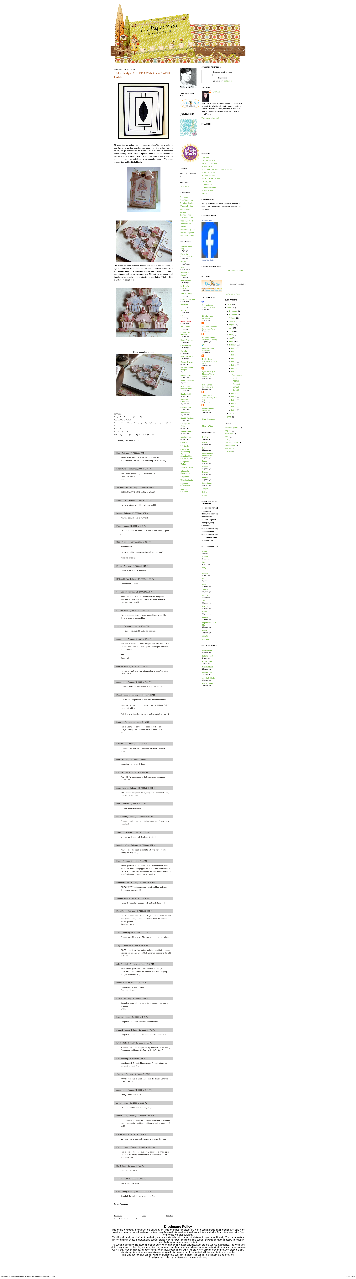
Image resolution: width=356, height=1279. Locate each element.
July (231, 328)
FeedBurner (227, 81)
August (232, 325)
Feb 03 (234, 407)
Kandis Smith (186, 394)
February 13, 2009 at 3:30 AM (140, 682)
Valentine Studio (187, 480)
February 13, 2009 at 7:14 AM (137, 722)
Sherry (205, 478)
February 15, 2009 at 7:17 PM (138, 1074)
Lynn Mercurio (208, 348)
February (233, 345)
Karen (118, 861)
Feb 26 (234, 352)
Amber (205, 467)
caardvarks (229, 434)
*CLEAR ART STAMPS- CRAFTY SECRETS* (218, 170)
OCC (227, 440)
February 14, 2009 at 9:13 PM (140, 911)
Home (144, 1216)
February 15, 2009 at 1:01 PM (142, 964)
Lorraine (119, 744)
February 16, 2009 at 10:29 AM (143, 1147)
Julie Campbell (122, 964)
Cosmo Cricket (186, 362)
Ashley (205, 557)
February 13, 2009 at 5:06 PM (141, 817)
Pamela (205, 617)
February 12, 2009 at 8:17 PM (139, 542)
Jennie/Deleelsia (123, 1030)
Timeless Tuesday (187, 236)
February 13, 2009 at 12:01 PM (142, 788)
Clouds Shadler (208, 667)
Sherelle (184, 351)
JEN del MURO (207, 167)
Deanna (119, 513)
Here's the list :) (207, 387)
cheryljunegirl (186, 407)
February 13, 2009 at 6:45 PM (135, 861)
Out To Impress (186, 327)
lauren (204, 551)
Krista (204, 492)
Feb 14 (234, 368)
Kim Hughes (207, 385)
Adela (204, 631)
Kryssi (204, 606)
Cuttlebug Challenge (188, 203)
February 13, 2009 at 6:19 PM (143, 845)
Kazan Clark (207, 661)
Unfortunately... (207, 318)
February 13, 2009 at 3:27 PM (134, 804)
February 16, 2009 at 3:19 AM (135, 1134)
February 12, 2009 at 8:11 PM (134, 526)
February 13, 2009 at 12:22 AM (140, 639)
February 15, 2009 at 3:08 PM (136, 998)
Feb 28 (234, 348)
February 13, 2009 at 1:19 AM (136, 666)
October (232, 318)
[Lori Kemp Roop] (210, 257)
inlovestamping (122, 788)
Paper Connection (188, 299)
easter (227, 437)
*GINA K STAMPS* (208, 173)
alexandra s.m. (122, 487)
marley (119, 1134)
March (231, 341)
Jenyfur (205, 489)
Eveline (119, 998)
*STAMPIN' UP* (207, 184)
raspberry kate (186, 437)
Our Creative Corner (187, 218)
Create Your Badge (208, 260)
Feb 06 (234, 400)
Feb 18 (234, 365)
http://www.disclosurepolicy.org (192, 1257)
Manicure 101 (206, 376)
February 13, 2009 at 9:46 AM (136, 772)
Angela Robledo (187, 431)
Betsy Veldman (186, 340)
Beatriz (183, 262)
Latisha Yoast (207, 656)
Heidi (204, 584)
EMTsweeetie (121, 817)
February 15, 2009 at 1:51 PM (135, 983)
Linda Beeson (121, 1116)
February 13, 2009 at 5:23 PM (137, 832)
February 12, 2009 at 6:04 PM (142, 487)
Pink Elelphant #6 (231, 443)
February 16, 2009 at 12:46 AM (141, 1116)
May (231, 335)
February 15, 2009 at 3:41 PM (136, 1017)
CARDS (184, 443)
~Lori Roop (216, 92)
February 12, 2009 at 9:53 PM (142, 579)
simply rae (185, 477)
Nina (118, 804)
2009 (229, 308)
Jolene (204, 601)
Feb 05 (234, 403)
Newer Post (118, 1216)
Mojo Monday (185, 209)
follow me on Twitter (235, 271)
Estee (204, 461)
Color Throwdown (186, 200)
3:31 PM (136, 441)
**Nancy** (120, 1074)
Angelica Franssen (209, 327)
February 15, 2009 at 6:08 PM (133, 1059)
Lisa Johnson (207, 316)
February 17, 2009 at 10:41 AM (133, 1179)
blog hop (228, 431)
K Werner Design (186, 206)
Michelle (205, 595)
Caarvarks (184, 197)
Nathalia (205, 639)
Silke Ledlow (121, 592)
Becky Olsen (207, 359)
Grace (204, 442)
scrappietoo (207, 650)
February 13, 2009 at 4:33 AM (143, 695)
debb (118, 759)
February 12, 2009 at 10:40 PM (136, 626)
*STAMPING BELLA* (209, 187)
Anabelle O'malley (209, 338)
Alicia (118, 1103)
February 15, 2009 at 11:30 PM (135, 1103)
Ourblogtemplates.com (42, 1276)
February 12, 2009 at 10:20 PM (136, 610)
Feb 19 (234, 362)
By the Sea (206, 350)
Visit (232, 294)
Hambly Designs (187, 418)
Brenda (205, 472)
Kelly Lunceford (122, 1147)
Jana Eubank (207, 396)
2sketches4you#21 (232, 428)
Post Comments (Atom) (131, 1219)
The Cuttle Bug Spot (187, 230)
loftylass (119, 722)
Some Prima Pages (208, 329)
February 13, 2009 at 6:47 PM (143, 882)
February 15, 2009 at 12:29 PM (136, 945)
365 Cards (185, 446)
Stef (203, 562)
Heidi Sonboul (186, 413)
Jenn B (205, 590)
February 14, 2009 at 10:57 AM (136, 898)
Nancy (204, 496)
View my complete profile (211, 118)
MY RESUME (185, 187)
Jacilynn (119, 832)
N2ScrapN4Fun (122, 579)
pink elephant (230, 446)
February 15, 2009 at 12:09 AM (135, 933)
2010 (229, 304)
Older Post (169, 1216)
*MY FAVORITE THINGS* (211, 179)
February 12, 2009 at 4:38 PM (134, 453)
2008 (229, 417)
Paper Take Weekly (187, 221)
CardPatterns (186, 375)
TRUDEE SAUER (208, 161)
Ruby (118, 453)
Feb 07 (234, 397)
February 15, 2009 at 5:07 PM (140, 1043)
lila (117, 1166)
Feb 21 (234, 358)
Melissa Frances (187, 357)
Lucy (204, 568)
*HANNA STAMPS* (209, 175)
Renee (204, 448)
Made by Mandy (122, 695)
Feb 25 (234, 355)
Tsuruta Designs (187, 294)
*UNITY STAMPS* (208, 190)
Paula (118, 526)
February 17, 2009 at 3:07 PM (140, 1192)
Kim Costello (121, 1043)
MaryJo (119, 566)
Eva (182, 316)
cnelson (119, 666)
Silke (182, 267)
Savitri (119, 933)
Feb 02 (234, 410)
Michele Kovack (122, 882)
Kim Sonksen (207, 683)
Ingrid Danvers (208, 408)
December (233, 311)
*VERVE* (205, 193)
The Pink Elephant (187, 233)
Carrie (204, 612)
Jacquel (119, 898)
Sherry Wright (207, 426)
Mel (203, 579)
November (233, 314)
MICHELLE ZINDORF (210, 164)
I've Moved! (206, 410)
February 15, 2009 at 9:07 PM (140, 1090)
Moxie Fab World (187, 381)
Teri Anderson (207, 305)
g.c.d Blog (205, 158)
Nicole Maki (121, 542)
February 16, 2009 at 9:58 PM (132, 1166)
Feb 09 (234, 393)
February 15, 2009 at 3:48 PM (143, 1030)
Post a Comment (121, 1204)
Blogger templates (9, 1276)
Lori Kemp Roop (207, 220)
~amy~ (119, 626)
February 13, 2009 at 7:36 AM (136, 744)
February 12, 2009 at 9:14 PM (136, 566)
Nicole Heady (186, 321)
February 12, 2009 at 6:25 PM (140, 500)
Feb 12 (234, 372)
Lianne (119, 983)
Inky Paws (185, 305)
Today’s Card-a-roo (208, 307)
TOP (353, 1276)
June (231, 331)
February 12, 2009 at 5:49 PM (140, 469)
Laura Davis (121, 469)
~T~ (118, 1179)
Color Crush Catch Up (209, 339)
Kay (117, 1059)
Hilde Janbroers (208, 419)
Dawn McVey (186, 281)
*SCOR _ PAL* (207, 181)
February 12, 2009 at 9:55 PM (140, 592)
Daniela (205, 573)
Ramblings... (207, 483)
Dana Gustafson (122, 845)
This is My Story (187, 467)
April (231, 338)
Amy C (119, 945)
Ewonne (119, 772)
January (232, 413)
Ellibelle (119, 610)
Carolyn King (121, 1192)
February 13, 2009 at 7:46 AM (134, 759)
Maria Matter (121, 911)
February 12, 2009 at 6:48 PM (136, 513)
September (233, 321)
